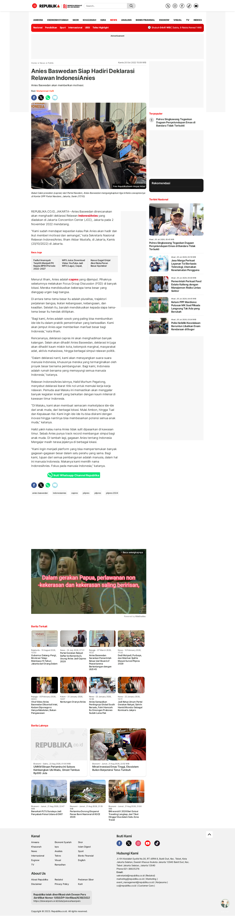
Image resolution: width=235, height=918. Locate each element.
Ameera (35, 842)
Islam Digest (84, 846)
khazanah (89, 20)
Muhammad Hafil (45, 91)
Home (34, 63)
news (113, 20)
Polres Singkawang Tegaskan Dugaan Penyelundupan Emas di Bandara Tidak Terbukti (175, 122)
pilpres (86, 493)
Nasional (38, 27)
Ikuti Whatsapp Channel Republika (76, 475)
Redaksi (59, 879)
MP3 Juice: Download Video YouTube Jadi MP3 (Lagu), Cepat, (73, 263)
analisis (126, 20)
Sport (63, 27)
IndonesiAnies (88, 215)
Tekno (58, 855)
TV (187, 20)
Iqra (57, 846)
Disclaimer (36, 884)
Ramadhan (60, 864)
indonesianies (59, 493)
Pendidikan (51, 27)
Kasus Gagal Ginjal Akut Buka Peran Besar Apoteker (100, 263)
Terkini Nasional (158, 199)
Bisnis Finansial (145, 20)
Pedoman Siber (86, 879)
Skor (80, 842)
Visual (58, 860)
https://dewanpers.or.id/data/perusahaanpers (57, 901)
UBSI (87, 27)
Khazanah (36, 846)
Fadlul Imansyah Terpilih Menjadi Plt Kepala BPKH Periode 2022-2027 (44, 264)
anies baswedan (40, 493)
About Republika (39, 879)
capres (73, 279)
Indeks (198, 20)
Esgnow (35, 860)
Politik (51, 63)
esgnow (164, 20)
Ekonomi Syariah (57, 20)
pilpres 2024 (112, 493)
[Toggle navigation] (34, 5)
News (42, 63)
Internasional (75, 27)
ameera (38, 20)
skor (75, 20)
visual (177, 20)
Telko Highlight (101, 27)
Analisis (59, 851)
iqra (103, 20)
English (81, 860)
